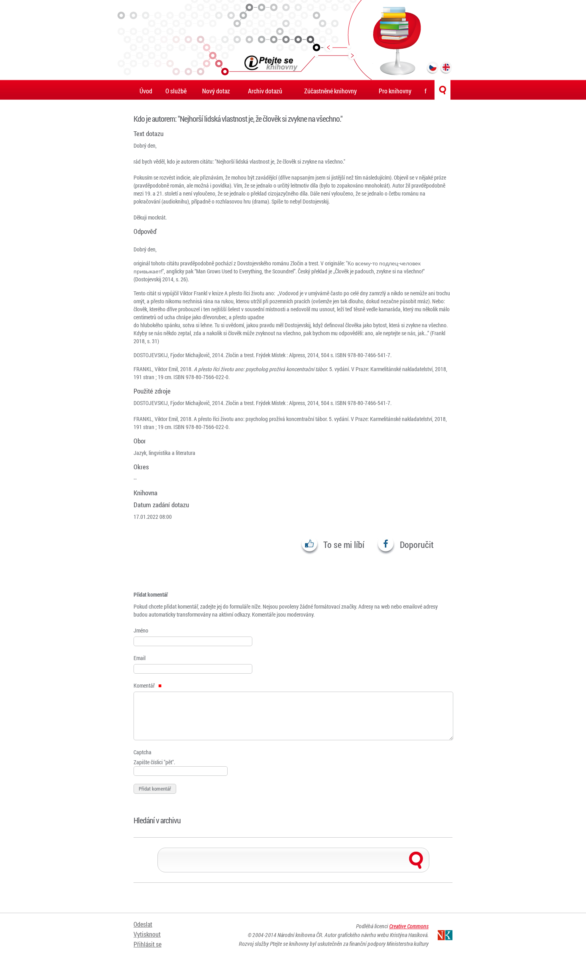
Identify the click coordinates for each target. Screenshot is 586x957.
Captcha (142, 752)
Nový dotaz (216, 91)
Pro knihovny (395, 91)
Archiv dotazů (265, 91)
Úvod (146, 91)
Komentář (145, 685)
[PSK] (293, 40)
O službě (176, 91)
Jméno (141, 630)
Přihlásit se (147, 944)
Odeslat (143, 924)
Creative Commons (409, 926)
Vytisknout (147, 934)
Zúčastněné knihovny (330, 91)
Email (140, 658)
